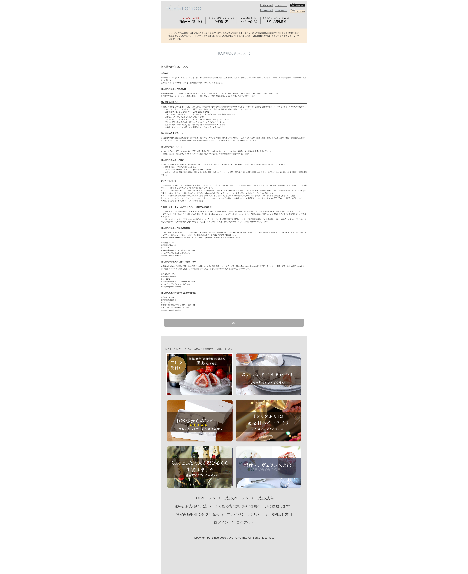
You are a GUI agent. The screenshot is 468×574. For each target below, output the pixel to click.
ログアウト (245, 522)
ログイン (221, 522)
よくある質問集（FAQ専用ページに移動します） (253, 506)
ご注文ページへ (236, 498)
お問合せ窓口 (281, 514)
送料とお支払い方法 (191, 506)
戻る (234, 323)
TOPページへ (205, 498)
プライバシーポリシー (245, 514)
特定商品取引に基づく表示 (197, 514)
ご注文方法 (265, 498)
